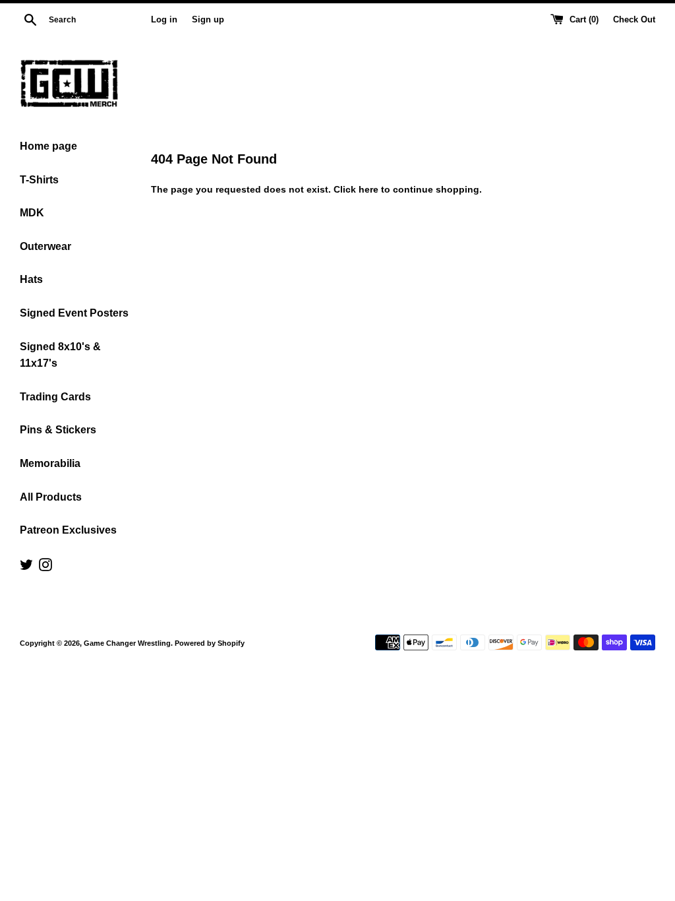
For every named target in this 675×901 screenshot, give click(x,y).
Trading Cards (55, 396)
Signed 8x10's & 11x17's (60, 355)
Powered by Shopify (210, 643)
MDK (32, 212)
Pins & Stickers (58, 429)
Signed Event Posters (74, 313)
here (368, 189)
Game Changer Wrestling (127, 643)
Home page (48, 146)
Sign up (208, 19)
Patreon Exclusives (68, 530)
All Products (51, 497)
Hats (31, 279)
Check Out (634, 19)
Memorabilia (50, 463)
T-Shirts (39, 179)
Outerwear (45, 246)
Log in (164, 19)
